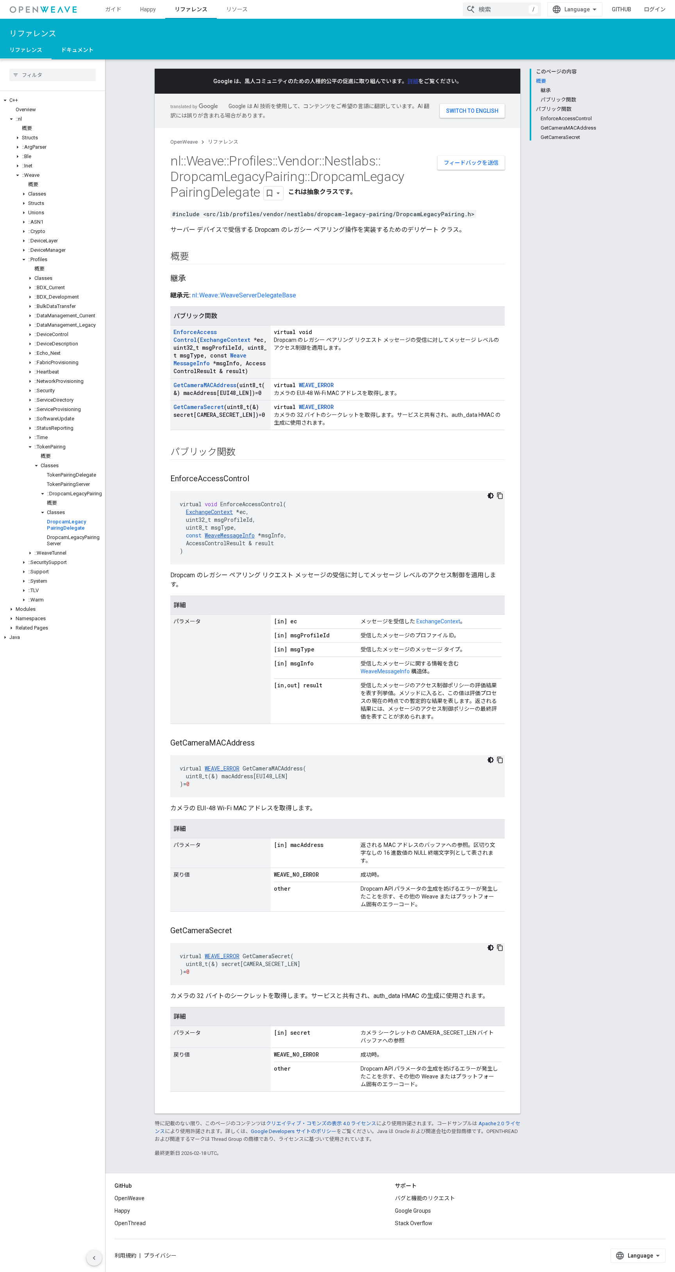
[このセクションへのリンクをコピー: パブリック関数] (243, 452)
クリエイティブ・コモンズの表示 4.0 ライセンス (321, 1123)
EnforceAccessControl (195, 335)
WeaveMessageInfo (385, 671)
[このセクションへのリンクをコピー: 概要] (197, 257)
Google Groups (413, 1211)
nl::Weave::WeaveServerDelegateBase (244, 295)
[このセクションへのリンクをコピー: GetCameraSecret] (240, 931)
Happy (148, 9)
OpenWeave (184, 142)
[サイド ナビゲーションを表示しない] (94, 1258)
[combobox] (502, 9)
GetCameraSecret (198, 407)
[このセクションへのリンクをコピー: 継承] (194, 279)
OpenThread (130, 1223)
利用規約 (125, 1255)
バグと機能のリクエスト (425, 1198)
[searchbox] (52, 75)
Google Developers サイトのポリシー (293, 1131)
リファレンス (191, 9)
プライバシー (160, 1255)
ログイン (655, 9)
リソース (237, 9)
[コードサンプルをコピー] (500, 495)
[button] (52, 100)
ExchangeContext (225, 339)
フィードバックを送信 (471, 163)
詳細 (412, 81)
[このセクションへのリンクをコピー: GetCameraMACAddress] (262, 743)
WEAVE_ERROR (316, 385)
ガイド (113, 9)
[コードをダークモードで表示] (490, 495)
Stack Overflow (413, 1223)
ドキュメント (77, 50)
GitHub (621, 9)
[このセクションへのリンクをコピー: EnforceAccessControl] (257, 479)
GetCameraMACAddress (204, 385)
